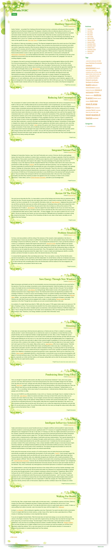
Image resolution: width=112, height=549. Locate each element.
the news (91, 112)
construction (94, 70)
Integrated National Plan (64, 150)
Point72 (32, 164)
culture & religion (89, 74)
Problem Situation (67, 232)
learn (62, 361)
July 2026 (89, 31)
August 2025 (90, 51)
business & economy (95, 63)
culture (99, 72)
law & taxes (73, 84)
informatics (73, 410)
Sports (93, 110)
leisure (97, 92)
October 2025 (90, 47)
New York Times (32, 40)
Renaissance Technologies (18, 54)
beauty (87, 63)
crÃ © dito (96, 72)
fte (59, 361)
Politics (92, 107)
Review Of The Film (65, 193)
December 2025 (91, 44)
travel (88, 115)
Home (14, 14)
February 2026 (91, 40)
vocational (95, 118)
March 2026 (90, 38)
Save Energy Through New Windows (57, 279)
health (88, 85)
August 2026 (90, 29)
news (74, 137)
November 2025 (91, 45)
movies (74, 220)
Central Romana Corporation (38, 177)
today (94, 112)
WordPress (21, 546)
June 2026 (90, 32)
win (75, 361)
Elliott (35, 125)
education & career (94, 76)
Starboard (61, 507)
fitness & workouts (92, 80)
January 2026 (90, 42)
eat (100, 74)
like (64, 361)
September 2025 (91, 49)
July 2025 (89, 53)
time (73, 361)
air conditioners (91, 126)
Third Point (19, 385)
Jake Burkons (36, 69)
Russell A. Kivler (51, 243)
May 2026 (89, 34)
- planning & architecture (91, 61)
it (75, 483)
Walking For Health (66, 496)
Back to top (101, 546)
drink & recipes (96, 74)
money (66, 361)
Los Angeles (20, 510)
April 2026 (90, 36)
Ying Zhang (40, 546)
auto (99, 61)
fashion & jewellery (93, 77)
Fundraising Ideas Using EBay (61, 374)
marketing (91, 95)
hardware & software (70, 483)
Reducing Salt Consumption (62, 97)
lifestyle (88, 95)
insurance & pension (90, 90)
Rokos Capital (20, 353)
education (73, 266)
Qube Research (56, 202)
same (70, 361)
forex (57, 361)
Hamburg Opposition (65, 23)
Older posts (13, 537)
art (97, 61)
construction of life (90, 72)
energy (87, 77)
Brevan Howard (60, 299)
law (69, 84)
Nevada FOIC (20, 10)
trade (97, 112)
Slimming (71, 325)
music (92, 101)
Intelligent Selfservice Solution (60, 422)
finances (74, 180)
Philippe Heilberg (68, 522)
